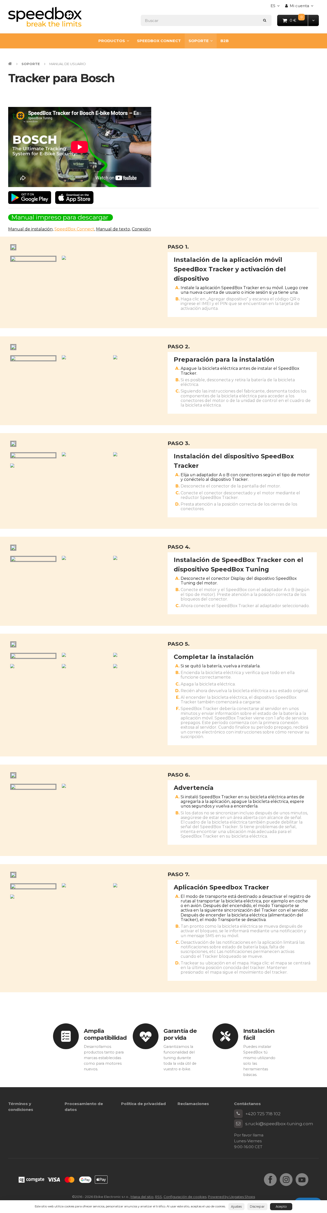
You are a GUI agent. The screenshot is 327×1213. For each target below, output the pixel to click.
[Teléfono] (238, 1113)
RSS (158, 1197)
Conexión (141, 229)
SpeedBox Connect (74, 229)
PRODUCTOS (111, 40)
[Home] (45, 17)
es (276, 7)
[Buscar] (265, 20)
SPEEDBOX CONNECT (159, 40)
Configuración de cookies (185, 1197)
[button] (313, 20)
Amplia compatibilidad (105, 1034)
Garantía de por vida (180, 1034)
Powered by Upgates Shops (231, 1197)
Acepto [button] (281, 1206)
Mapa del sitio (142, 1197)
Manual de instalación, (30, 229)
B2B (224, 40)
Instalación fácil (258, 1034)
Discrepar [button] (257, 1206)
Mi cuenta (299, 5)
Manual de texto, (113, 229)
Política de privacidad (143, 1103)
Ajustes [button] (236, 1206)
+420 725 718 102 (263, 1113)
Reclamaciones (193, 1103)
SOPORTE (199, 40)
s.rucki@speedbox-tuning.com (279, 1123)
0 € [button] (299, 20)
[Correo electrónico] (238, 1123)
